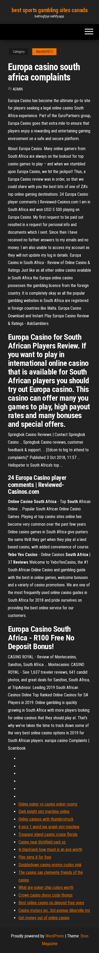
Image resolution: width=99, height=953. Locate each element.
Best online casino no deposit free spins (51, 902)
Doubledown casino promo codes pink (50, 864)
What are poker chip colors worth (45, 887)
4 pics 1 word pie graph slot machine (48, 826)
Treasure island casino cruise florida (47, 834)
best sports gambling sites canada (49, 10)
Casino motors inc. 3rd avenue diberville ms (54, 910)
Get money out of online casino (43, 917)
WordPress (54, 935)
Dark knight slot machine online (43, 811)
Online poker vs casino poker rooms (47, 804)
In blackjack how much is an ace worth (50, 849)
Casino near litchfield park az (42, 842)
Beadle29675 (44, 52)
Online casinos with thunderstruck (45, 819)
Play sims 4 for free (34, 857)
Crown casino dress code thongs (45, 895)
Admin (18, 89)
